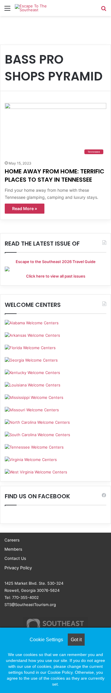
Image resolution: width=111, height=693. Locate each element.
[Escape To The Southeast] (38, 8)
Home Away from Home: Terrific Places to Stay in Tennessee (54, 175)
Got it (76, 639)
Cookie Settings (46, 639)
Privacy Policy (18, 567)
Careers (12, 540)
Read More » (24, 208)
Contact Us (15, 558)
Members (13, 549)
